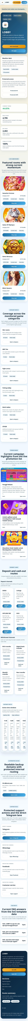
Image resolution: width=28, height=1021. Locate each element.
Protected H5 (14, 90)
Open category (14, 342)
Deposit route (6, 605)
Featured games (6, 981)
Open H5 (14, 974)
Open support (14, 893)
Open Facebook (14, 875)
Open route (23, 496)
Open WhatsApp (14, 856)
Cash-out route (6, 663)
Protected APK (14, 95)
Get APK (14, 970)
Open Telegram (14, 838)
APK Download (17, 2)
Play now (14, 203)
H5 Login (24, 2)
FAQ (3, 989)
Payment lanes (6, 984)
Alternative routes (6, 986)
